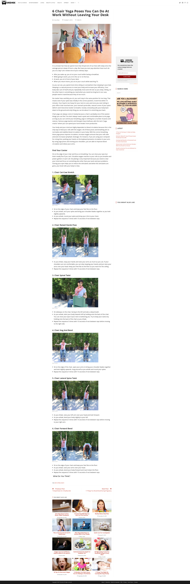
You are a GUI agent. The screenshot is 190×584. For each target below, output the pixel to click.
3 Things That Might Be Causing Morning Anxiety (102, 573)
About (103, 582)
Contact (136, 582)
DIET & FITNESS (58, 482)
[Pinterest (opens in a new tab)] (185, 2)
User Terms (130, 582)
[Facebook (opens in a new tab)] (182, 2)
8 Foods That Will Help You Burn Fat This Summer (81, 514)
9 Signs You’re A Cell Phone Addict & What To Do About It (62, 552)
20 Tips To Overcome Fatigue (62, 572)
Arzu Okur (57, 20)
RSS (121, 582)
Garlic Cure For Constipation (102, 533)
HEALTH (79, 20)
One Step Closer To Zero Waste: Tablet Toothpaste (62, 514)
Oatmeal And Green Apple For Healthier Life (81, 552)
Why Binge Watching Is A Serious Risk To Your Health (82, 533)
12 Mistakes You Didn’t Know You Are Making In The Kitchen (81, 573)
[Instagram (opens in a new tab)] (187, 2)
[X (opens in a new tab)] (180, 2)
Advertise (108, 582)
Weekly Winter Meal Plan (102, 514)
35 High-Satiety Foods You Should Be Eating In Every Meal (102, 553)
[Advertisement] (127, 31)
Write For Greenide (115, 582)
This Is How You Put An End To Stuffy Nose (61, 533)
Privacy (125, 582)
